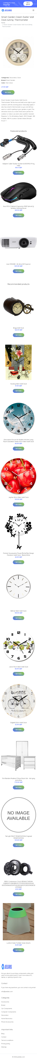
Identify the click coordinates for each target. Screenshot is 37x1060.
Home (3, 23)
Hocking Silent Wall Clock (18, 384)
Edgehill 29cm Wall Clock (18, 722)
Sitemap (3, 1047)
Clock (19, 77)
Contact (3, 1037)
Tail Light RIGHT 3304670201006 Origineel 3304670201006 (18, 837)
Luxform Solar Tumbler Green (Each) (18, 943)
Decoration (13, 77)
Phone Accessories (7, 1022)
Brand (3, 1005)
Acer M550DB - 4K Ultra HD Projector (18, 264)
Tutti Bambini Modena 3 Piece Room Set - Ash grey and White (18, 779)
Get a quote (28, 3)
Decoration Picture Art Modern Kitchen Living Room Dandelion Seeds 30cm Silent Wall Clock (18, 440)
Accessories (5, 1002)
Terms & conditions (7, 1040)
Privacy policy (5, 1043)
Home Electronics (6, 1018)
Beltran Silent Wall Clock (18, 611)
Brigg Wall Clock (18, 328)
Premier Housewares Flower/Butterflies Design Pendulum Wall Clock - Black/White (18, 554)
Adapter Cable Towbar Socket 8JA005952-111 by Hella (19, 164)
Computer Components (8, 1012)
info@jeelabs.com (7, 991)
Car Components (6, 1008)
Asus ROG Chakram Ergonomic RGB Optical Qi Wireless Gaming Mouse (18, 207)
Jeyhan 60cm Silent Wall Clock (18, 497)
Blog (2, 1033)
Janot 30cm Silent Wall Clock (18, 667)
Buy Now (8, 92)
